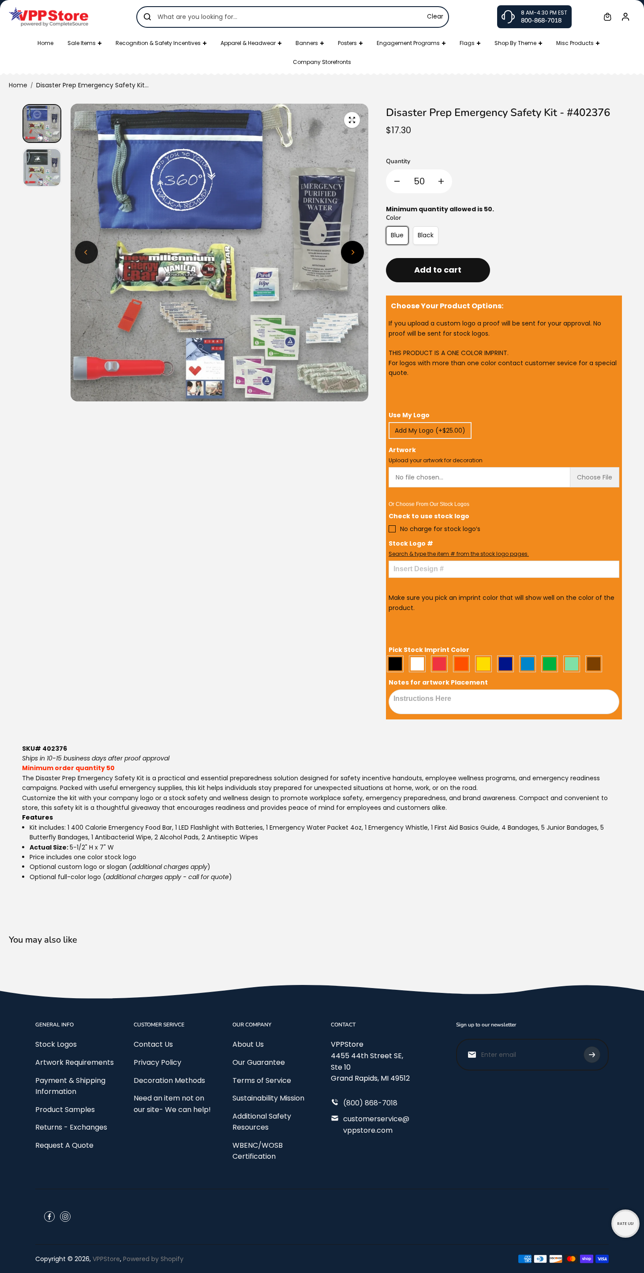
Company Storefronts (322, 62)
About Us (248, 1044)
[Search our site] (147, 16)
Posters (347, 43)
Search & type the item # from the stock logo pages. (459, 554)
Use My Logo (409, 415)
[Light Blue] (530, 663)
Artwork (436, 455)
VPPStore (106, 1258)
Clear (435, 16)
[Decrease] (397, 181)
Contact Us (153, 1044)
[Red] (441, 663)
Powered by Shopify (153, 1258)
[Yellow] (485, 663)
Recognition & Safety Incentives (158, 43)
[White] (419, 663)
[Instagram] (65, 1216)
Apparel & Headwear (248, 43)
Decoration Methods (169, 1080)
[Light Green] (574, 663)
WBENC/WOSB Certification (257, 1151)
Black (426, 235)
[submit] (592, 1054)
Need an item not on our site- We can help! (172, 1104)
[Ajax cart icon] (607, 16)
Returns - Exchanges (71, 1127)
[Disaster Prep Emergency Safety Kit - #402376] (352, 120)
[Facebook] (49, 1216)
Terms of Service (261, 1080)
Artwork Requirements (74, 1062)
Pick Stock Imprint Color (429, 649)
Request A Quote (64, 1145)
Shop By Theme (515, 43)
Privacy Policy (157, 1062)
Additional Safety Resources (261, 1122)
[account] (625, 16)
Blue (397, 235)
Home (45, 43)
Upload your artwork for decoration (436, 460)
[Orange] (463, 663)
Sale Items (81, 43)
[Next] (352, 252)
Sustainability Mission (268, 1098)
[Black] (397, 663)
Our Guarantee (258, 1062)
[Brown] (596, 663)
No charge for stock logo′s (440, 528)
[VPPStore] (48, 16)
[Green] (552, 663)
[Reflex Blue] (508, 663)
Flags (467, 43)
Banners (307, 43)
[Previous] (86, 252)
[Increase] (441, 181)
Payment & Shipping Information (70, 1086)
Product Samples (65, 1110)
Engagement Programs (408, 43)
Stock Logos (56, 1044)
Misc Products (575, 43)
